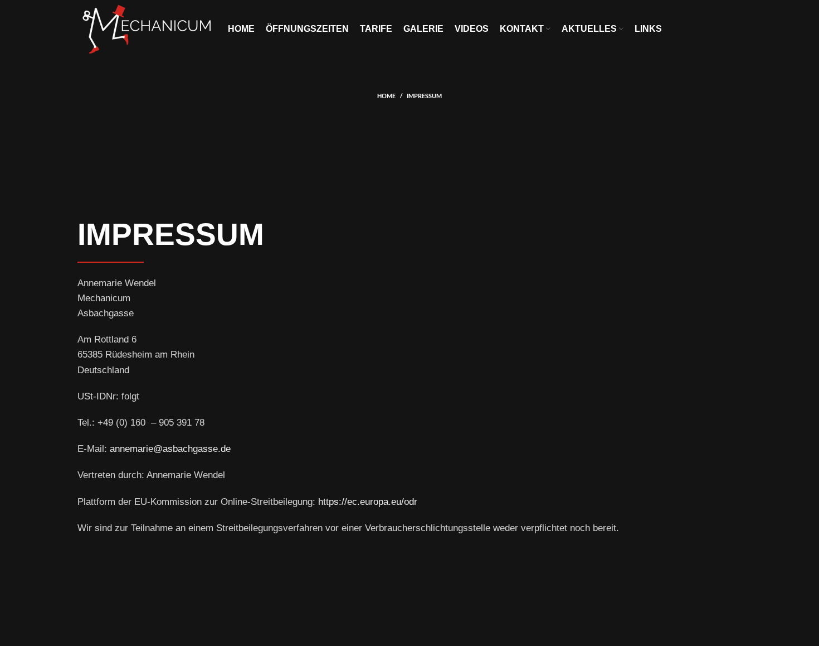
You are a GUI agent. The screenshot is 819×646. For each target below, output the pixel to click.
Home (386, 95)
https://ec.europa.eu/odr (367, 501)
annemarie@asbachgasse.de (170, 448)
